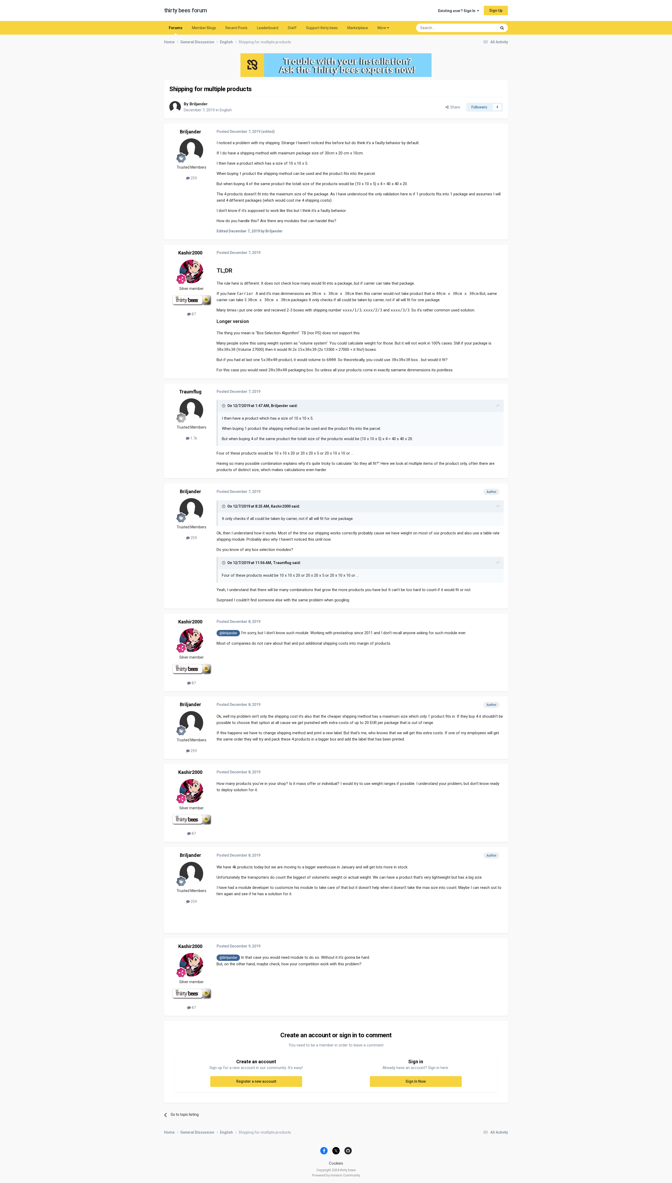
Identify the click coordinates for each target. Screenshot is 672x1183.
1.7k (193, 438)
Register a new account (256, 1081)
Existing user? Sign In (457, 11)
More (381, 28)
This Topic (481, 28)
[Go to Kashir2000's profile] (191, 271)
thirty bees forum (185, 10)
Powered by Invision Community (336, 1175)
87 (193, 314)
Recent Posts (236, 28)
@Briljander (228, 633)
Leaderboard (267, 28)
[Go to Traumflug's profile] (191, 410)
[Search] (502, 28)
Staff (292, 28)
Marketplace (357, 28)
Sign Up (495, 10)
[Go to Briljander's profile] (175, 107)
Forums (175, 28)
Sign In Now (416, 1081)
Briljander (199, 104)
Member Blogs (204, 28)
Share (454, 107)
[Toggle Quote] (224, 406)
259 (193, 178)
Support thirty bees (322, 28)
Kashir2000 (190, 253)
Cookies (336, 1163)
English (226, 110)
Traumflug (190, 391)
